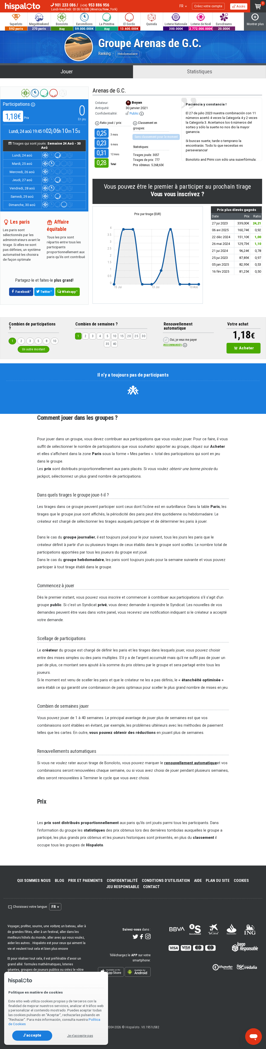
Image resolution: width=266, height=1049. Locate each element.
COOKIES (241, 880)
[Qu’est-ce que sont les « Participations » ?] (33, 104)
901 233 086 (65, 5)
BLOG (59, 880)
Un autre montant (33, 349)
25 (136, 336)
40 (114, 344)
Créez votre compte (208, 6)
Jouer (67, 71)
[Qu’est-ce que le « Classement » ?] (135, 123)
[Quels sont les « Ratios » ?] (97, 123)
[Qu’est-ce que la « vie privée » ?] (141, 113)
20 (129, 336)
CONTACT (151, 886)
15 (122, 336)
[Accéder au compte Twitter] (135, 937)
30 (143, 336)
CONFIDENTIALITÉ (122, 880)
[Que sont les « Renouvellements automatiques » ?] (185, 345)
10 (54, 341)
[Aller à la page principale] (22, 7)
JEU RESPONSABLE (122, 886)
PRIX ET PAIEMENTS (85, 880)
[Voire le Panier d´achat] (258, 6)
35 (107, 344)
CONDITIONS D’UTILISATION (166, 880)
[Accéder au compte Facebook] (141, 937)
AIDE (198, 880)
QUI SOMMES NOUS (34, 880)
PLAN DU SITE (218, 880)
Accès (240, 6)
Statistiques (199, 71)
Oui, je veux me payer (180, 342)
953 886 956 (94, 5)
